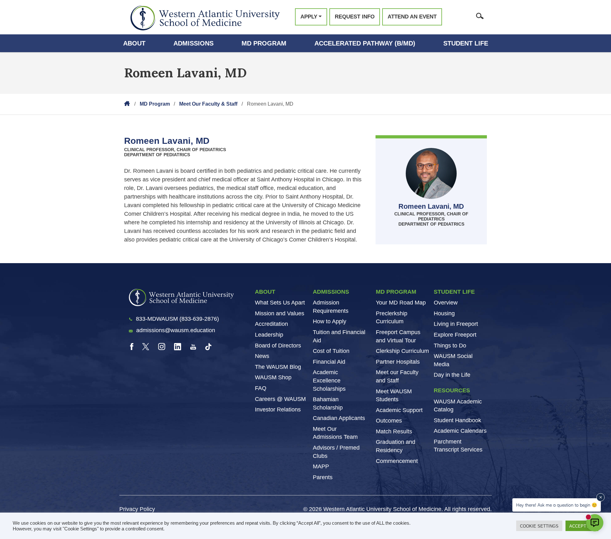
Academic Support (399, 410)
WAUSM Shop (273, 377)
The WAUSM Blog (278, 367)
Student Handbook (457, 420)
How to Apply (329, 321)
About (134, 43)
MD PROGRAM (396, 292)
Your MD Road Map (401, 302)
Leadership (269, 335)
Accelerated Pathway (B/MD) (364, 43)
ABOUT (265, 292)
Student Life (465, 43)
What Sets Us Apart (280, 302)
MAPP (321, 466)
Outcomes (389, 420)
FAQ (260, 388)
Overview (446, 302)
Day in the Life (452, 375)
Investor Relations (278, 409)
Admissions (193, 43)
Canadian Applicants (339, 418)
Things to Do (450, 345)
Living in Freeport (456, 324)
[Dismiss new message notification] (600, 497)
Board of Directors (278, 345)
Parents (323, 477)
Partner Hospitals (398, 362)
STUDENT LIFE (454, 292)
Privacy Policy (137, 509)
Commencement (397, 461)
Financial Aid (329, 362)
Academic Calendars (460, 431)
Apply (308, 17)
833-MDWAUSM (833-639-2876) (177, 319)
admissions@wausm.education (175, 330)
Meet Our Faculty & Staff (208, 104)
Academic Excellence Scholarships (329, 380)
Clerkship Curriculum (402, 351)
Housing (444, 313)
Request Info (355, 17)
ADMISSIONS (331, 292)
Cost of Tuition (331, 351)
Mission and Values (279, 313)
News (262, 356)
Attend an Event (412, 17)
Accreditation (271, 324)
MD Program (264, 43)
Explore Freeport (455, 335)
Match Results (394, 431)
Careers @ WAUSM (280, 399)
